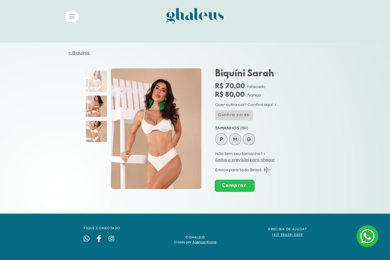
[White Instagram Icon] (111, 238)
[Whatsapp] (86, 238)
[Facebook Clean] (99, 238)
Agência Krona (204, 242)
